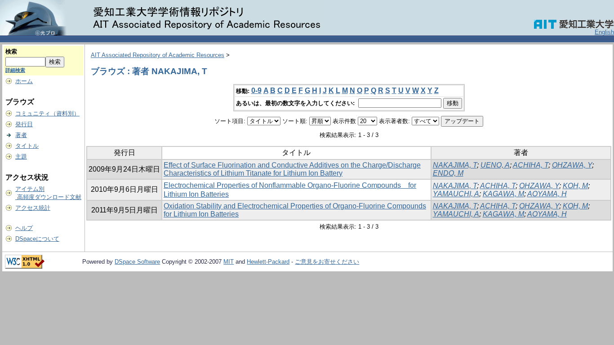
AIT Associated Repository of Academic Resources (157, 55)
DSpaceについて (37, 238)
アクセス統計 (32, 207)
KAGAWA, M (503, 194)
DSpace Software (137, 261)
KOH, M (575, 186)
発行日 (24, 124)
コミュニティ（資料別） (47, 113)
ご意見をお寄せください (327, 261)
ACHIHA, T (530, 165)
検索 (11, 51)
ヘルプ (24, 228)
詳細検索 (15, 70)
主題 (21, 156)
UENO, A (495, 165)
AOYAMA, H (547, 194)
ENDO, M (448, 173)
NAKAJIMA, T (455, 165)
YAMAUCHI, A (456, 194)
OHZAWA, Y (572, 165)
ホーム (24, 81)
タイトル (27, 145)
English (604, 32)
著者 (21, 135)
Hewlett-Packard (268, 261)
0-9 (256, 90)
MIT (228, 261)
